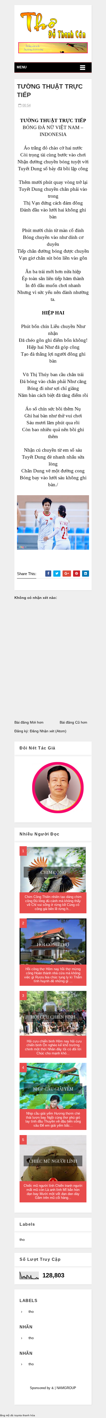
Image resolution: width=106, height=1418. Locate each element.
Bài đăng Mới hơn (28, 722)
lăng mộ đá (6, 1415)
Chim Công (53, 872)
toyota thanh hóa (24, 1415)
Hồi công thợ (53, 944)
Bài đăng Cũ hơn (73, 722)
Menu (21, 67)
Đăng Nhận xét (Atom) (48, 731)
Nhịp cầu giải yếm (53, 1089)
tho (22, 1239)
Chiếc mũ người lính (53, 1161)
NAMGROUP (66, 1388)
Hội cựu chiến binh (53, 1017)
